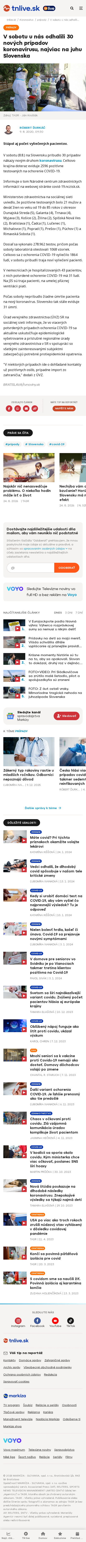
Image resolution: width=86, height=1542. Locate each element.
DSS (33, 1050)
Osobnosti (69, 1405)
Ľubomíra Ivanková (13, 784)
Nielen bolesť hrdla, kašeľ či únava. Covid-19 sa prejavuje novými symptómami (55, 934)
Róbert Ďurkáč (32, 128)
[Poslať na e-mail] (26, 409)
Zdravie (35, 832)
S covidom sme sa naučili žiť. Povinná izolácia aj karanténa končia (55, 1283)
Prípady (21, 731)
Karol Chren (39, 1041)
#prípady (12, 444)
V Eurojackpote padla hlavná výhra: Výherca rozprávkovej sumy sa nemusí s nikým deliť (52, 625)
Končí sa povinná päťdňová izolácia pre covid (54, 1256)
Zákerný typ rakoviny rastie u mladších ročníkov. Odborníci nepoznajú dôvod (28, 775)
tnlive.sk (12, 19)
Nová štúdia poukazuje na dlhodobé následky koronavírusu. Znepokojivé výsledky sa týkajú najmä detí (56, 1193)
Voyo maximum (14, 1450)
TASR (33, 1239)
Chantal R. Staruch (44, 1075)
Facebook (37, 1326)
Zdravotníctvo (41, 1113)
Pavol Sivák (38, 978)
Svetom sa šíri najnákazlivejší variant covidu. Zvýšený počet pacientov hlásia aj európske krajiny (56, 999)
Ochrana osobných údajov (22, 1374)
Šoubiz (27, 1405)
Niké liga (9, 1457)
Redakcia (50, 1374)
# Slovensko (34, 444)
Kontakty (9, 1360)
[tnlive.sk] (21, 8)
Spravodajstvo (64, 1450)
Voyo (72, 595)
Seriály (57, 1457)
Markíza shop (12, 1426)
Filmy (69, 1457)
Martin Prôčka (41, 1171)
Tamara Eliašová (42, 1012)
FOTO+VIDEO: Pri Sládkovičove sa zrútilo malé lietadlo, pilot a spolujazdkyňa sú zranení (54, 676)
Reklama (34, 1412)
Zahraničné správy (57, 1360)
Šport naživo (27, 1457)
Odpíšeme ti (71, 1419)
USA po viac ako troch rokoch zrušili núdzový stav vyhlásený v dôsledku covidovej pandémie (56, 1227)
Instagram (18, 1326)
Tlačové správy (13, 1412)
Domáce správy (30, 1360)
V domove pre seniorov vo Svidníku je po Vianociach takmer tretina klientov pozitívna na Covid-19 (53, 965)
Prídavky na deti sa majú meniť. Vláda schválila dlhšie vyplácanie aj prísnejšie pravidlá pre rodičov (55, 642)
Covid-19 (36, 890)
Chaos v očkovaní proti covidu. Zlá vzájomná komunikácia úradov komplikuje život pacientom (54, 1125)
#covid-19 (56, 444)
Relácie (44, 1457)
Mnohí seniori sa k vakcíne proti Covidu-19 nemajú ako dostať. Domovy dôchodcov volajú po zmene (54, 1062)
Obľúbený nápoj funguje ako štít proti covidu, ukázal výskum (54, 1031)
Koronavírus (27, 19)
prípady (42, 19)
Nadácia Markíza (47, 1419)
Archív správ (11, 1367)
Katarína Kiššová (42, 852)
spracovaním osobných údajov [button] (45, 548)
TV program (11, 1405)
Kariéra (48, 1412)
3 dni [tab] (68, 612)
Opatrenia (37, 1214)
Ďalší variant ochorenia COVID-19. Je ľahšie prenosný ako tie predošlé (55, 1094)
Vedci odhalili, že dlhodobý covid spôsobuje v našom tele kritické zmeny (56, 871)
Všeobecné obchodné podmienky (48, 1367)
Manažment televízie (18, 1419)
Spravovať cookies (16, 1381)
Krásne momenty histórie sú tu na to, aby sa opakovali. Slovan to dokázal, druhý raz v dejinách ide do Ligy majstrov (55, 659)
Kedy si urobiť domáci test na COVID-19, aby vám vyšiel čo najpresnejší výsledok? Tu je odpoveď (56, 902)
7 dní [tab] (79, 612)
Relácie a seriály (47, 1405)
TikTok (70, 1326)
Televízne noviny (39, 1450)
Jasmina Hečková (42, 1138)
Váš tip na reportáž (26, 1353)
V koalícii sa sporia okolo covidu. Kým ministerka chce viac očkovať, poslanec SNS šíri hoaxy (54, 1159)
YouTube (55, 1326)
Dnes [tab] (58, 612)
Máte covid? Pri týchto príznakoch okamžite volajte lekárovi (54, 842)
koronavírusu (50, 160)
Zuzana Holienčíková (45, 1293)
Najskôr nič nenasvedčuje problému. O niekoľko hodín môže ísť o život (27, 490)
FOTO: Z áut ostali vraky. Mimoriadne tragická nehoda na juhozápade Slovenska (55, 692)
